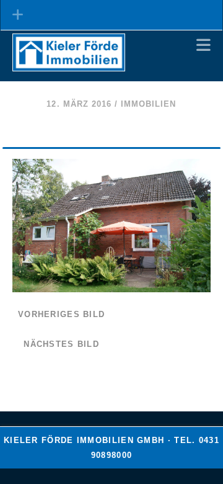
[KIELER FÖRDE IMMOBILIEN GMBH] (68, 65)
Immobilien (148, 104)
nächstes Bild (61, 344)
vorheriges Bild (61, 314)
